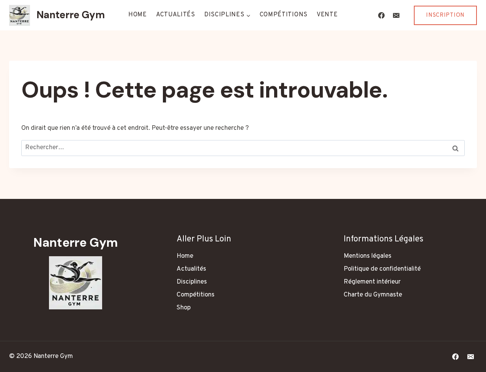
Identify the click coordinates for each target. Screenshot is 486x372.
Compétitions (284, 15)
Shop (184, 308)
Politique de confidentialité (382, 269)
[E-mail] (396, 15)
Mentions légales (367, 256)
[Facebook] (381, 15)
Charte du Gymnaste (373, 295)
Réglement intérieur (372, 282)
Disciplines (192, 282)
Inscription (445, 15)
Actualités (175, 15)
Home (137, 15)
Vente (327, 15)
